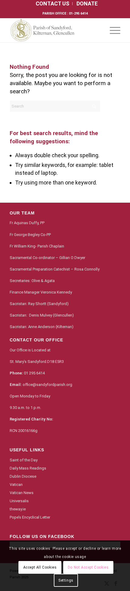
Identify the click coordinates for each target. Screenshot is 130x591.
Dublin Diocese (23, 476)
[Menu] (112, 30)
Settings (65, 580)
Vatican (16, 484)
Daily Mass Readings (28, 468)
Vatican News (22, 492)
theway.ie (18, 509)
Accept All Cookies (40, 567)
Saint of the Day (23, 460)
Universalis (19, 501)
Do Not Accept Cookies (88, 567)
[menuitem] (53, 3)
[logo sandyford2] (54, 30)
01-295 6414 (78, 13)
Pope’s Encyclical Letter (30, 517)
